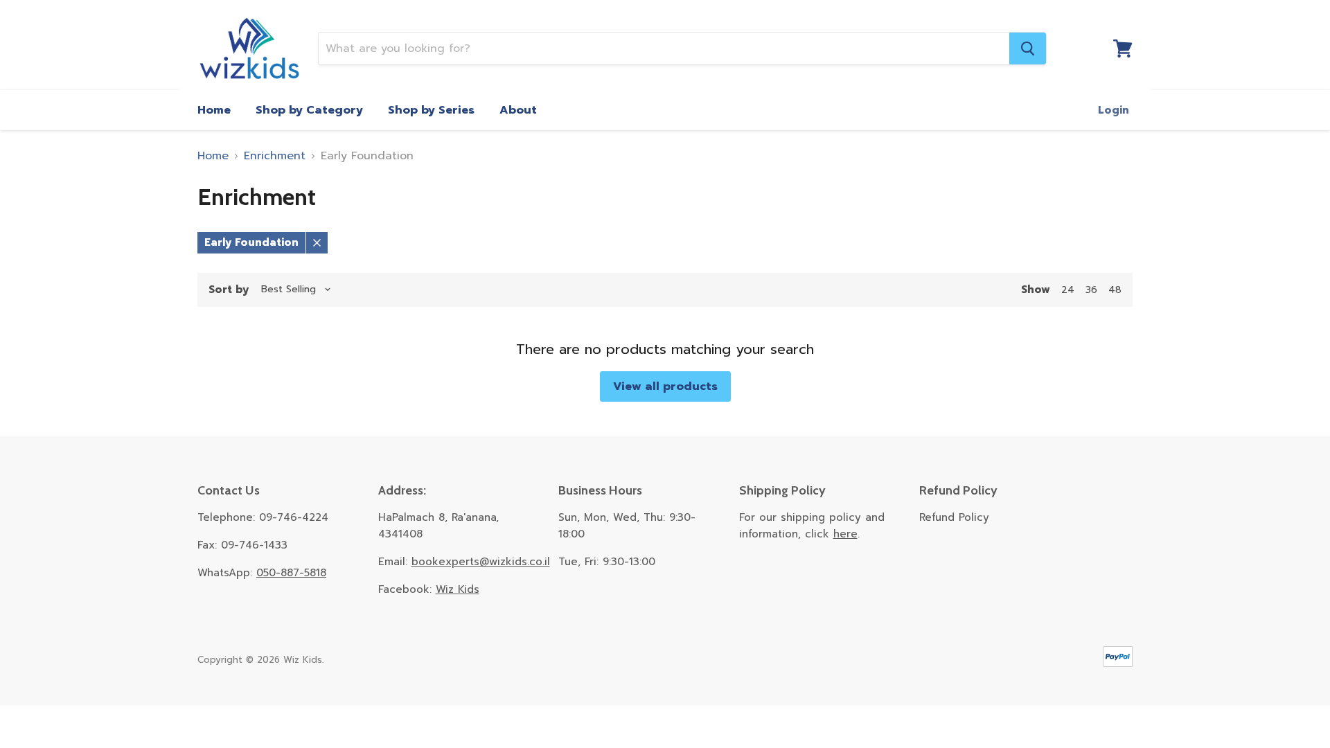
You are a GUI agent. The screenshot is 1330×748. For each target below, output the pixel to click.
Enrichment (274, 156)
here (845, 534)
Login (1113, 110)
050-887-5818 (291, 572)
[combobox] (664, 48)
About (518, 110)
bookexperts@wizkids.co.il (480, 561)
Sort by (229, 290)
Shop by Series (431, 110)
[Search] (1027, 48)
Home (214, 110)
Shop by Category (309, 110)
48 (1114, 290)
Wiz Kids (457, 589)
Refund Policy (954, 517)
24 (1067, 290)
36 (1091, 290)
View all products (665, 386)
